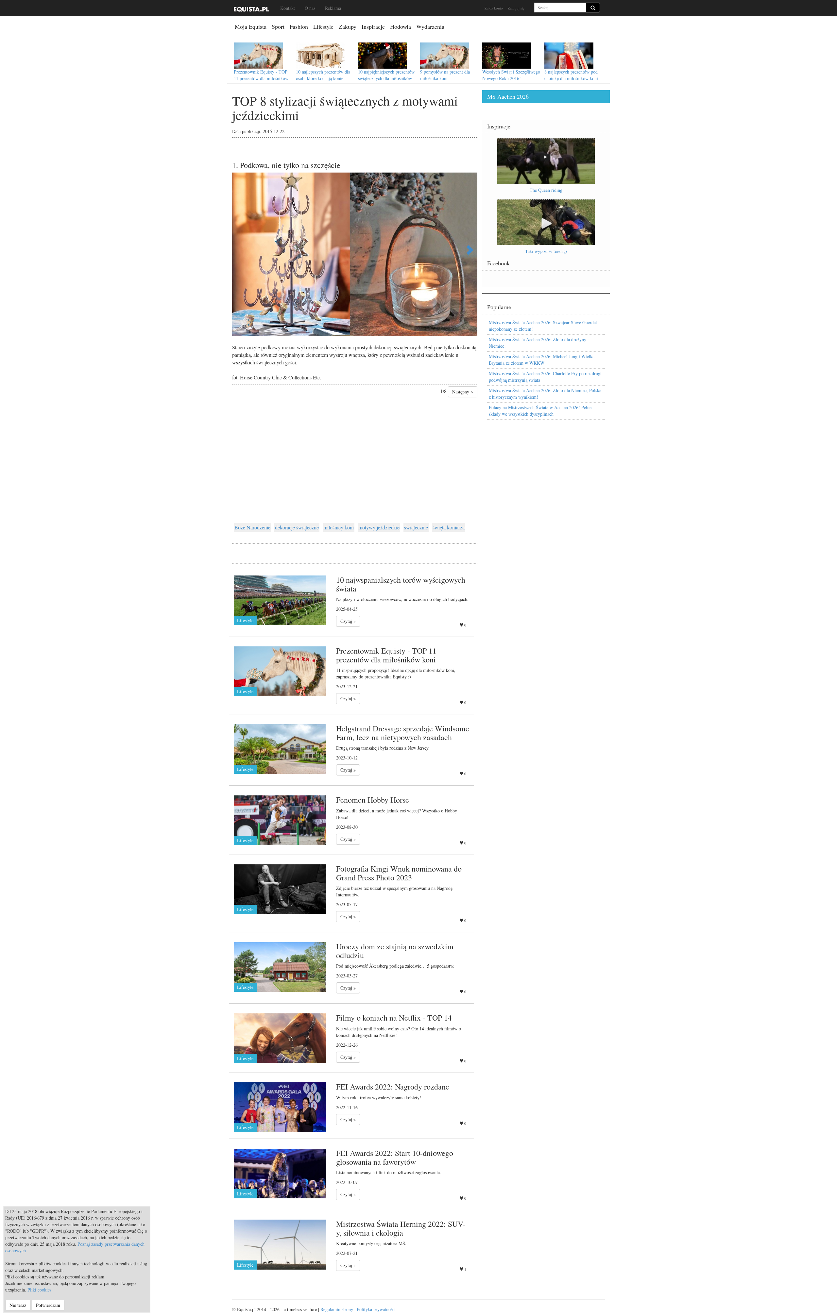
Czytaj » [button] (348, 621)
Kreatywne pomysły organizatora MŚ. (371, 1243)
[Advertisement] (354, 449)
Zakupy (347, 26)
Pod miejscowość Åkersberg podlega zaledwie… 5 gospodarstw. (395, 966)
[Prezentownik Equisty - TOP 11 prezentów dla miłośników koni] (258, 55)
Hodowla (400, 26)
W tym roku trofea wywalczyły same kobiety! (378, 1097)
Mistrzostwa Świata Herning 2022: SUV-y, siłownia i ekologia (400, 1228)
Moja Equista (250, 26)
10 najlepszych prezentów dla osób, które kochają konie (323, 75)
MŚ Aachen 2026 (508, 96)
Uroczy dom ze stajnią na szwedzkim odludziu (394, 950)
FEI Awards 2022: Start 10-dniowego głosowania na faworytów (394, 1157)
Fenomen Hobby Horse (372, 799)
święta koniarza (449, 527)
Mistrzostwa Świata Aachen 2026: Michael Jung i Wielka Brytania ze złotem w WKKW (541, 359)
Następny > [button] (462, 392)
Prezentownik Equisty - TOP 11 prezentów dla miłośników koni (261, 78)
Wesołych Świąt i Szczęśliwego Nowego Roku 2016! (511, 75)
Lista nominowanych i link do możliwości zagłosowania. (388, 1172)
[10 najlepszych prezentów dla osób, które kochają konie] (320, 55)
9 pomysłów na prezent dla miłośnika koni (445, 75)
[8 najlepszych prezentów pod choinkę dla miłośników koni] (568, 55)
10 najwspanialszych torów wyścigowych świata (400, 584)
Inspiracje (373, 26)
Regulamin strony (336, 1309)
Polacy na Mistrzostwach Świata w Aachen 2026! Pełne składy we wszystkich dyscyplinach (540, 410)
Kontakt (287, 8)
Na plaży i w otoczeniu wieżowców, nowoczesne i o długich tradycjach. (402, 599)
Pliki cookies (39, 1290)
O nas (310, 8)
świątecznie (416, 527)
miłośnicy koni (338, 527)
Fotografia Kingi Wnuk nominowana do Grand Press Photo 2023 (399, 872)
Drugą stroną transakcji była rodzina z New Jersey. (383, 748)
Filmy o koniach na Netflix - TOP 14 (394, 1017)
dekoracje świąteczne (297, 527)
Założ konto (494, 8)
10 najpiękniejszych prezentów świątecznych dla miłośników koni (386, 78)
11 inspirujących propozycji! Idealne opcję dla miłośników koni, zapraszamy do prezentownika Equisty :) (395, 673)
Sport (278, 26)
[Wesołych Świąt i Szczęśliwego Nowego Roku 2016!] (506, 55)
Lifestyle (323, 26)
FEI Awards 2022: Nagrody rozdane (392, 1086)
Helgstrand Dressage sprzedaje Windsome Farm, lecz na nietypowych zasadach (402, 732)
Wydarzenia (430, 26)
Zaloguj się (516, 8)
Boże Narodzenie (252, 527)
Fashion (299, 26)
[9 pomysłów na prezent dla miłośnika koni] (444, 55)
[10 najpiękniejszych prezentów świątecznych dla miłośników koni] (382, 55)
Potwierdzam (48, 1305)
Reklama (333, 8)
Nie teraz (17, 1305)
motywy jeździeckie (379, 527)
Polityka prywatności (376, 1309)
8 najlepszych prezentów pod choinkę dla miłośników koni (571, 75)
